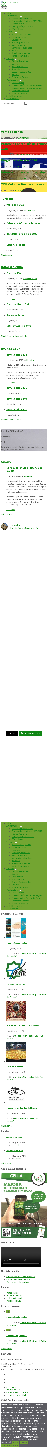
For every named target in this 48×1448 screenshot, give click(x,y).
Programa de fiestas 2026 (19, 160)
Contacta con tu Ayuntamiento (20, 1276)
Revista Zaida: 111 (16, 387)
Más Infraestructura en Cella (14, 336)
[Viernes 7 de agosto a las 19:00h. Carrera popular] (24, 635)
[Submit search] (26, 104)
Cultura (6, 461)
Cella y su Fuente (15, 244)
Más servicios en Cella (11, 419)
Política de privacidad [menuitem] (16, 1395)
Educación (19, 190)
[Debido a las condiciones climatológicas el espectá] (24, 537)
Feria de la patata (14, 1066)
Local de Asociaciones (18, 325)
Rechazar (24, 1442)
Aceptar (16, 1442)
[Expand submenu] (21, 16)
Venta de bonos (12, 132)
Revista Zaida (10, 348)
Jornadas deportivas (16, 984)
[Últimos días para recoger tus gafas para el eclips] (24, 716)
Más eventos (6, 1125)
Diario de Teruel (13, 1300)
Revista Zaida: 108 (16, 398)
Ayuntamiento (25, 137)
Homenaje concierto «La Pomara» (22, 1025)
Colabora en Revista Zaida (18, 1279)
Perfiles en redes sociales (17, 1282)
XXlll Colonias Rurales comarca (22, 184)
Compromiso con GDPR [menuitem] (17, 1392)
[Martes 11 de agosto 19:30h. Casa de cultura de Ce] (24, 609)
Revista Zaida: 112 (16, 354)
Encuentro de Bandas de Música (21, 1107)
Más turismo (6, 255)
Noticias (21, 166)
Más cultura (6, 514)
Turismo (7, 199)
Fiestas (17, 1145)
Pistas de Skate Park (17, 304)
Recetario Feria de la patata (22, 233)
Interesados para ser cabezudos (23, 172)
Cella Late (27, 476)
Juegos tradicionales (16, 942)
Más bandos (6, 1163)
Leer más (10, 299)
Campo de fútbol (15, 315)
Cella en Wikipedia (14, 1298)
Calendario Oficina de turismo (23, 223)
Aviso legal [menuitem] (11, 1387)
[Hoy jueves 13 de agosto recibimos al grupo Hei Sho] (24, 555)
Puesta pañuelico (14, 1150)
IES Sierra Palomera (15, 1295)
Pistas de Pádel (15, 273)
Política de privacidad (10, 1445)
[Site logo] (10, 5)
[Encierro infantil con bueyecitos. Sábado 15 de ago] (24, 582)
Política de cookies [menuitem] (14, 1389)
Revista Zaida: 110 (16, 409)
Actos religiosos (14, 1136)
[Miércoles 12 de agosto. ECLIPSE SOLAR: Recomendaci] (24, 662)
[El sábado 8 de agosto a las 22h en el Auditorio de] (24, 689)
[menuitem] (8, 13)
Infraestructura (12, 267)
